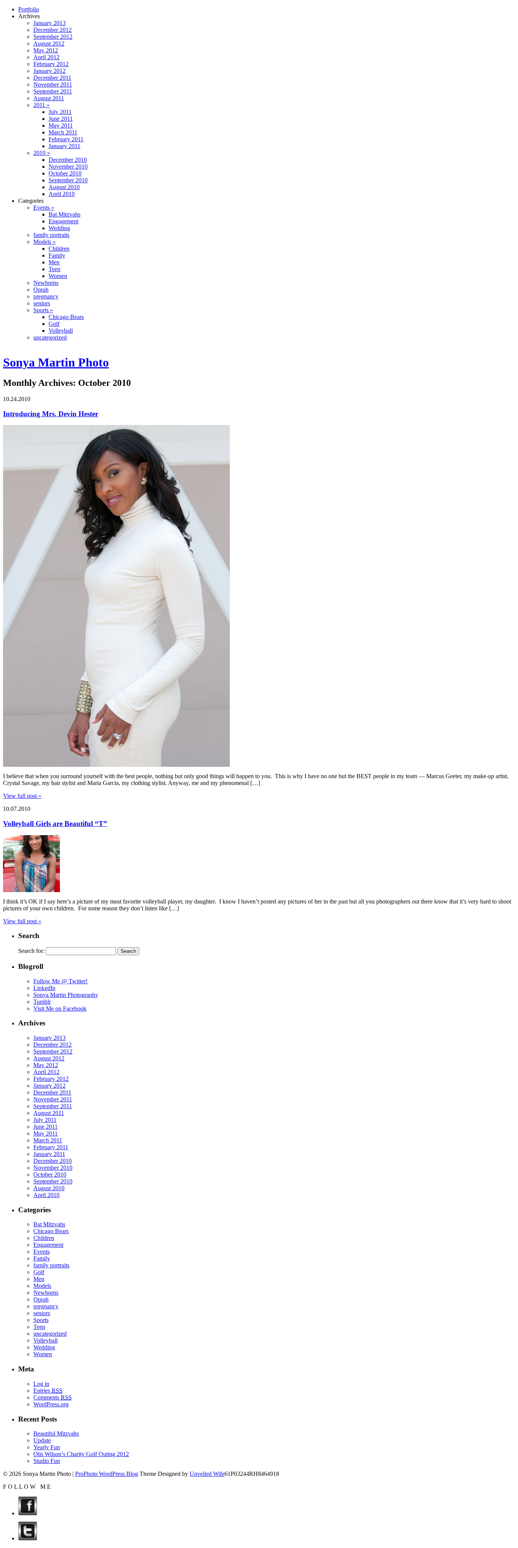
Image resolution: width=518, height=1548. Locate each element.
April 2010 (62, 194)
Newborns (45, 283)
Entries (48, 1390)
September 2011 (52, 91)
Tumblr (42, 1001)
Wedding (59, 228)
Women (58, 276)
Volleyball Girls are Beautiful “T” (55, 824)
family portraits (51, 235)
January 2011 (64, 146)
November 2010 (68, 166)
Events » (43, 207)
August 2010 (64, 187)
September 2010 (68, 180)
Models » (44, 242)
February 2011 (66, 139)
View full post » (22, 796)
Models (42, 1286)
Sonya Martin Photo (56, 362)
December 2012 (52, 30)
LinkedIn (44, 988)
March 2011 (63, 132)
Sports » (43, 310)
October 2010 (65, 173)
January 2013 (49, 23)
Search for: (31, 951)
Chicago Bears (66, 317)
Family (57, 255)
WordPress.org (51, 1404)
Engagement (63, 221)
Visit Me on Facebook (59, 1008)
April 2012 (46, 57)
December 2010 (68, 159)
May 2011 (61, 125)
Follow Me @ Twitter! (60, 981)
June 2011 (61, 118)
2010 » (41, 153)
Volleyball (61, 330)
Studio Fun (46, 1461)
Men (54, 262)
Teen (54, 269)
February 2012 (51, 64)
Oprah (41, 289)
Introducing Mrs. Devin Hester (50, 414)
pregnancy (45, 296)
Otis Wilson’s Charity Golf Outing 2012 (81, 1454)
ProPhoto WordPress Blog (106, 1474)
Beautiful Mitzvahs (56, 1433)
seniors (41, 303)
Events (41, 1251)
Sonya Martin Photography (65, 995)
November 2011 (52, 84)
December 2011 (52, 77)
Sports (41, 1320)
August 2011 (48, 98)
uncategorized (50, 337)
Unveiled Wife (207, 1474)
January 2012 (49, 71)
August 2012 (48, 43)
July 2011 (60, 112)
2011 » (41, 105)
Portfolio (28, 9)
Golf (54, 324)
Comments (52, 1397)
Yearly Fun (46, 1447)
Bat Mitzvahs (64, 214)
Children (59, 248)
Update (42, 1440)
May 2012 (45, 50)
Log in (41, 1384)
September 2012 (52, 36)
